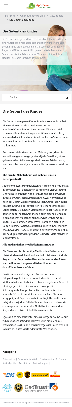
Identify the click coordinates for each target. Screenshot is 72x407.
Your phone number (16, 102)
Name (8, 117)
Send (36, 132)
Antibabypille (9, 363)
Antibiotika (24, 363)
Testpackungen (40, 363)
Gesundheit (56, 16)
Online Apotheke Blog (32, 16)
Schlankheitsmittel (27, 359)
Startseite (10, 16)
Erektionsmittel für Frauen (53, 359)
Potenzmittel (9, 359)
